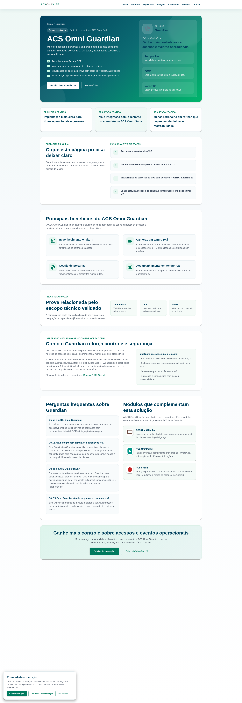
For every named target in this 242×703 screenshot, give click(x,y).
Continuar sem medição (42, 693)
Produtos (135, 4)
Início (125, 4)
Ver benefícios (91, 85)
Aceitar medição (17, 693)
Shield (101, 375)
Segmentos (148, 4)
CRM (94, 375)
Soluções (161, 4)
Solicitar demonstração (61, 85)
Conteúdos (173, 4)
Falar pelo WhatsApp (135, 551)
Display (87, 375)
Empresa (186, 4)
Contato (197, 4)
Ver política (63, 693)
